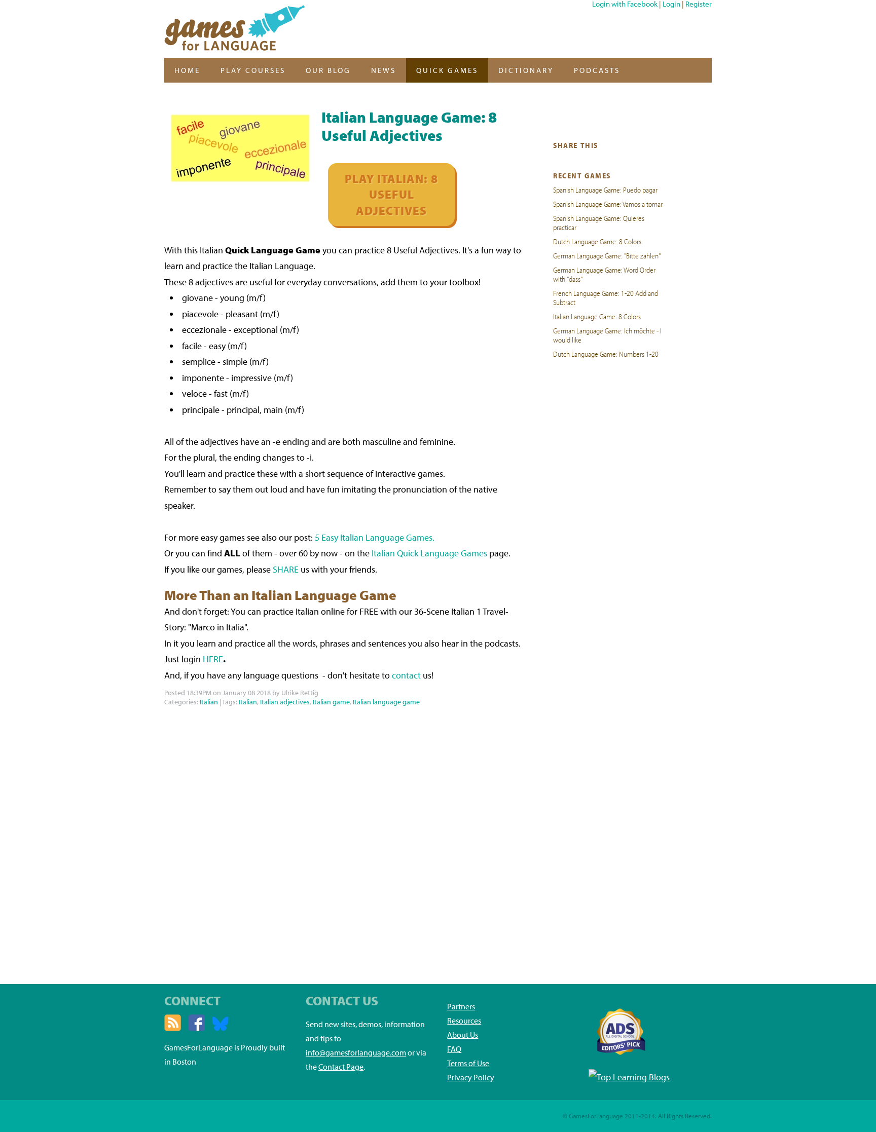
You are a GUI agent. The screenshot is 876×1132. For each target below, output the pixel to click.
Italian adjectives (285, 701)
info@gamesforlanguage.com (356, 1052)
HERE (213, 659)
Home (187, 70)
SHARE (286, 569)
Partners (461, 1006)
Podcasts (597, 70)
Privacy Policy (470, 1077)
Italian (209, 701)
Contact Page (340, 1067)
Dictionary (526, 70)
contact (406, 675)
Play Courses (253, 70)
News (383, 70)
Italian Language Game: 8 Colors (597, 316)
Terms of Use (468, 1063)
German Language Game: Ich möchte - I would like (607, 335)
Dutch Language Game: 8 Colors (597, 241)
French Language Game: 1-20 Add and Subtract (605, 297)
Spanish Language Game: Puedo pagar (605, 189)
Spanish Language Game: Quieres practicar (598, 222)
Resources (464, 1020)
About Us (462, 1035)
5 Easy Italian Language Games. (374, 537)
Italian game (331, 701)
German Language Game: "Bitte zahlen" (607, 255)
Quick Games (447, 70)
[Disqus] (343, 835)
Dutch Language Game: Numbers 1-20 (606, 354)
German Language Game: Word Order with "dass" (604, 274)
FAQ (454, 1049)
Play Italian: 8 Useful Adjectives (391, 194)
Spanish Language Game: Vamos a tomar (608, 204)
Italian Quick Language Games (429, 553)
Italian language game (386, 701)
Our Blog (328, 70)
